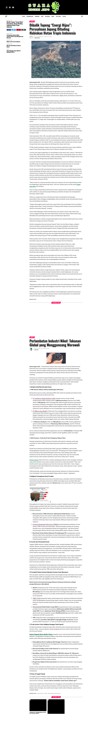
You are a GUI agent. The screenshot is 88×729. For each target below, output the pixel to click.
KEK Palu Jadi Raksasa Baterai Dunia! (14, 46)
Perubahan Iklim (30, 16)
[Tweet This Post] (13, 30)
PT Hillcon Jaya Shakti (40, 411)
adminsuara (37, 37)
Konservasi (37, 16)
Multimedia (47, 16)
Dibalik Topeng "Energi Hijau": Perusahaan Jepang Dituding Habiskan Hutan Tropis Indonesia (15, 24)
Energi (53, 16)
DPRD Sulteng (40, 693)
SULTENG (64, 16)
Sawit (42, 16)
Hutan (23, 16)
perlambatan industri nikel (54, 693)
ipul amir (36, 349)
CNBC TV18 (36, 598)
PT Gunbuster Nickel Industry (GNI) (44, 398)
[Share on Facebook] (9, 30)
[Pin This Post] (18, 30)
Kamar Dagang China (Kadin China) (41, 634)
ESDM (46, 693)
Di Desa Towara (34, 460)
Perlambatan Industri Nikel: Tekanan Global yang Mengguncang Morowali (15, 36)
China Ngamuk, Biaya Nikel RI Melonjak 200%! (13, 51)
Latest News (58, 16)
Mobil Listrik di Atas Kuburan (13, 41)
